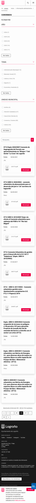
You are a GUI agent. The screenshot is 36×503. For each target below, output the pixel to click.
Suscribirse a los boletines (11, 479)
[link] (28, 3)
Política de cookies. (20, 500)
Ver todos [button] (6, 55)
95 (4, 417)
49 (17, 413)
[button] (12, 413)
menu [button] (33, 3)
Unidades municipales (9, 485)
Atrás (4, 8)
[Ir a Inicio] (2, 3)
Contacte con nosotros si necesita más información (14, 460)
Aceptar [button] (30, 489)
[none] (33, 2)
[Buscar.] (32, 140)
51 (26, 413)
